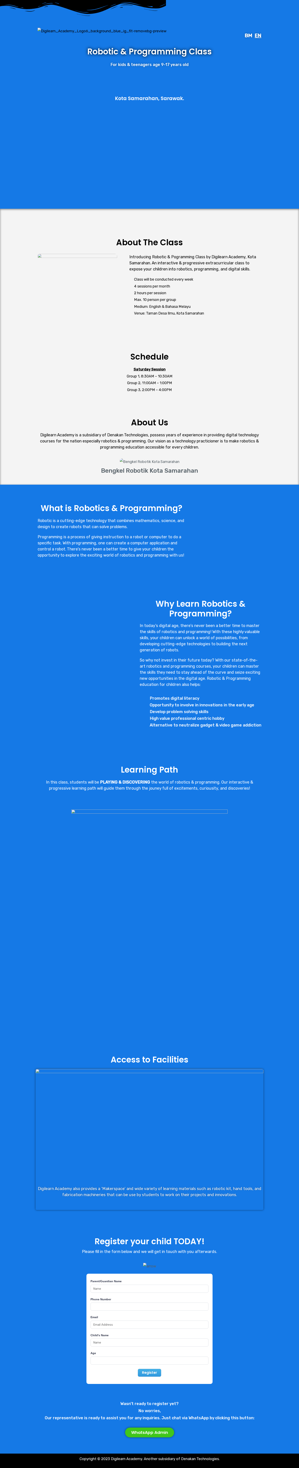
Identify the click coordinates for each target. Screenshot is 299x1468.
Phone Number (101, 1299)
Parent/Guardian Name (106, 1281)
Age (93, 1353)
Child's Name (100, 1335)
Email (94, 1317)
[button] (37, 467)
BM (248, 35)
